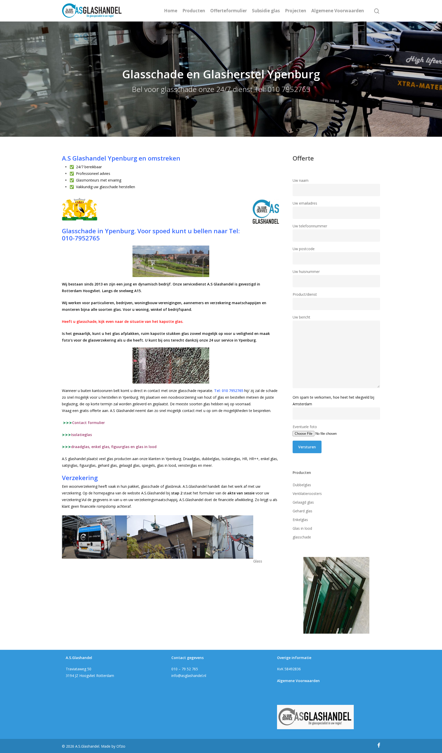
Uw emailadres (305, 203)
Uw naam (300, 180)
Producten (193, 11)
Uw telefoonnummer (310, 226)
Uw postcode (304, 248)
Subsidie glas (266, 11)
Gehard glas (302, 510)
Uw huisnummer (306, 271)
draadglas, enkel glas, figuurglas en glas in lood (114, 446)
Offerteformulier (228, 11)
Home (170, 11)
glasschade (302, 537)
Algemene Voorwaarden (337, 11)
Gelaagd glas (303, 502)
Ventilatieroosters (307, 493)
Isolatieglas (81, 434)
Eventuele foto (305, 426)
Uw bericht (301, 317)
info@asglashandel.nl (188, 675)
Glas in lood (302, 528)
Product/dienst (305, 294)
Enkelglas (300, 519)
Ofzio (120, 746)
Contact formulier (84, 422)
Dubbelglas (302, 484)
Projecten (295, 11)
